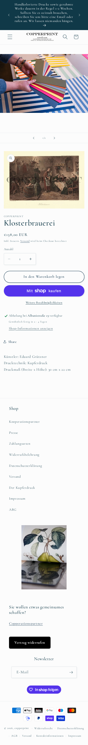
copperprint (21, 728)
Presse (13, 433)
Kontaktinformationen (50, 735)
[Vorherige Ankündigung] (9, 15)
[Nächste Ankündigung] (79, 15)
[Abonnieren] (71, 672)
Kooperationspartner (24, 422)
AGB (14, 735)
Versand (25, 241)
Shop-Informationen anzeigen (31, 328)
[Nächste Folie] (54, 138)
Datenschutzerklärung (25, 466)
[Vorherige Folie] (34, 138)
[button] (10, 36)
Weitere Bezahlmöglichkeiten (44, 302)
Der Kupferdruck (22, 488)
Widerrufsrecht (43, 728)
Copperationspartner (26, 623)
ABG (12, 510)
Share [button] (12, 342)
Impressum (17, 498)
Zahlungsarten (19, 443)
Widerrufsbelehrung (24, 455)
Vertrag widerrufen (29, 642)
